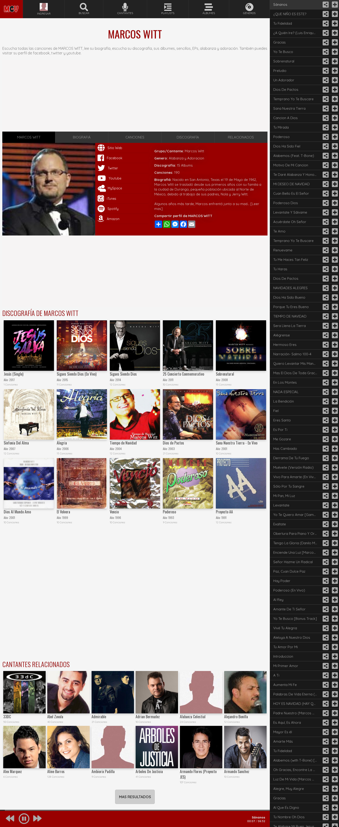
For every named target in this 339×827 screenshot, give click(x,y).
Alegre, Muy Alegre (288, 788)
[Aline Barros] (68, 747)
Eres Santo (282, 420)
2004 (118, 449)
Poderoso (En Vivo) (289, 590)
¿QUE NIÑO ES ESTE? (289, 14)
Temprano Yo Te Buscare (293, 99)
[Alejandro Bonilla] (245, 692)
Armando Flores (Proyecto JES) (198, 774)
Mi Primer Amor (285, 666)
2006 (65, 449)
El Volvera (63, 512)
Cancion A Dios (285, 118)
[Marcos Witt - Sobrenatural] (241, 345)
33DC (7, 716)
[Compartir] (325, 4)
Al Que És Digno (286, 807)
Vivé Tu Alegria (285, 628)
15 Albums (185, 165)
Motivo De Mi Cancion (290, 165)
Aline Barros (56, 771)
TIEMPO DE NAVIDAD (289, 316)
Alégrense (281, 335)
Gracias (279, 42)
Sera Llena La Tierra (289, 326)
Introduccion (283, 656)
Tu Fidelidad (282, 23)
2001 (224, 449)
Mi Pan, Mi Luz (284, 496)
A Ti (276, 675)
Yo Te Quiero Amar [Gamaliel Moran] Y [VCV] (297, 514)
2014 (118, 380)
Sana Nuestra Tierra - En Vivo (236, 443)
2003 (171, 449)
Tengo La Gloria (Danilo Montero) (297, 543)
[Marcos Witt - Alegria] (82, 414)
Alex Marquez (12, 771)
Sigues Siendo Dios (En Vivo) (76, 374)
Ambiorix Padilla (103, 771)
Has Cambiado (285, 448)
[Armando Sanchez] (245, 747)
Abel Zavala (55, 716)
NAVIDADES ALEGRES (290, 288)
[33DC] (24, 692)
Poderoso (169, 512)
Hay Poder (281, 581)
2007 (12, 449)
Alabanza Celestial (192, 716)
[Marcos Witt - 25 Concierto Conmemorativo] (188, 345)
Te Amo (279, 231)
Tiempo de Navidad (123, 443)
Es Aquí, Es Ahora (287, 722)
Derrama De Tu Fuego (291, 458)
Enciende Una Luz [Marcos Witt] (297, 552)
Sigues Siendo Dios (123, 374)
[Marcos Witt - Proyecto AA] (241, 483)
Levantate (281, 505)
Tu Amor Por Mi (285, 647)
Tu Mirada (281, 127)
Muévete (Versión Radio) (293, 467)
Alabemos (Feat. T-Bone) (293, 155)
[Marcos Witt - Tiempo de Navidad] (135, 414)
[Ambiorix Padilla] (113, 747)
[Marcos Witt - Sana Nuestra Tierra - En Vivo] (241, 414)
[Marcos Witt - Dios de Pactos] (188, 414)
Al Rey (278, 599)
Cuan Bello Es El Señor (291, 193)
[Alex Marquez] (24, 747)
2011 (170, 380)
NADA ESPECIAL (286, 392)
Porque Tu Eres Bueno (291, 307)
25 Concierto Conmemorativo (183, 374)
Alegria (62, 443)
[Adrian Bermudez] (157, 692)
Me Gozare (282, 439)
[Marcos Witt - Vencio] (135, 483)
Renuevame (282, 250)
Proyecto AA (224, 512)
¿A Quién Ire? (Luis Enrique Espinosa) (297, 33)
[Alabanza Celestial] (201, 692)
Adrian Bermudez (148, 716)
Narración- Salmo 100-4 (292, 354)
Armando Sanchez (236, 771)
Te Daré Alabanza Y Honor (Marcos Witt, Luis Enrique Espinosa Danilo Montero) (297, 174)
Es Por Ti (280, 429)
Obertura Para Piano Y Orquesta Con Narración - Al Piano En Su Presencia (297, 533)
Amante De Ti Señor (289, 609)
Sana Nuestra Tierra (289, 108)
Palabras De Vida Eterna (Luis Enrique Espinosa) (297, 694)
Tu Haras (280, 269)
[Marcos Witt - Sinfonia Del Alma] (29, 414)
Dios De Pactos (285, 89)
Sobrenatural (225, 374)
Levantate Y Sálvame (290, 212)
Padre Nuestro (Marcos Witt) (296, 713)
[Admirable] (113, 692)
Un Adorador (283, 80)
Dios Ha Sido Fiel (286, 146)
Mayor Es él (282, 732)
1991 (223, 517)
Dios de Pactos (173, 443)
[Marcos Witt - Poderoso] (188, 483)
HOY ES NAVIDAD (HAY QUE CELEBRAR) (297, 703)
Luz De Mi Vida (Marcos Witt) (296, 779)
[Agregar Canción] (334, 4)
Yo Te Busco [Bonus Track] (295, 618)
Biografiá (82, 137)
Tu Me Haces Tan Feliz (290, 259)
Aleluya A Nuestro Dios (291, 637)
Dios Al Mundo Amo (17, 512)
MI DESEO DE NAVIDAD (291, 184)
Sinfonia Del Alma (16, 443)
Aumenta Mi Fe (285, 685)
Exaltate (279, 524)
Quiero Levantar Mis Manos (295, 363)
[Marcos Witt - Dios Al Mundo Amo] (29, 483)
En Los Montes (285, 382)
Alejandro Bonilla (236, 716)
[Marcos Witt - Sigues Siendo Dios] (135, 345)
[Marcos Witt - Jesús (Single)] (29, 345)
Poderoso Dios (285, 203)
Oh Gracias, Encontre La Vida (296, 770)
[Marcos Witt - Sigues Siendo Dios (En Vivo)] (82, 345)
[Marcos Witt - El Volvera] (82, 483)
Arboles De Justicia (149, 771)
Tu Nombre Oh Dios (289, 817)
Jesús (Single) (13, 374)
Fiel (276, 411)
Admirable (99, 716)
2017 (12, 380)
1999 (65, 517)
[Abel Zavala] (68, 692)
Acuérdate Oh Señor (289, 222)
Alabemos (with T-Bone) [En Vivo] (297, 760)
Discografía (188, 137)
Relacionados (241, 137)
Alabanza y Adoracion (186, 158)
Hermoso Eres (285, 344)
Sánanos (280, 4)
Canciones (134, 137)
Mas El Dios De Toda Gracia (295, 373)
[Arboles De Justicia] (157, 747)
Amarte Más (283, 741)
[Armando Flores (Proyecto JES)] (201, 747)
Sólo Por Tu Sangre (288, 486)
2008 (224, 380)
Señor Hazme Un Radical (293, 562)
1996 (118, 517)
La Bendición (283, 401)
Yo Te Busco (283, 52)
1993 (171, 517)
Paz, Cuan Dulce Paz (289, 571)
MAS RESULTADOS (135, 797)
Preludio (279, 70)
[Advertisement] (135, 96)
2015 (65, 380)
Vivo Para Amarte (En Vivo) (295, 477)
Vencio (114, 512)
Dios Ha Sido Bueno (289, 297)
